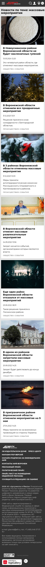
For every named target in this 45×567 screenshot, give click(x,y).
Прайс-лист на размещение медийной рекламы (16, 475)
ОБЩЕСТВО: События (13, 69)
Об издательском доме (14, 451)
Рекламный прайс (11, 467)
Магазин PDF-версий (12, 455)
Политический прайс (13, 470)
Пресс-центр (34, 451)
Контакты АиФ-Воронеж (14, 464)
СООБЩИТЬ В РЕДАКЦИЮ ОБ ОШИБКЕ (20, 479)
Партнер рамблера (22, 555)
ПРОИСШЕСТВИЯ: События (16, 129)
